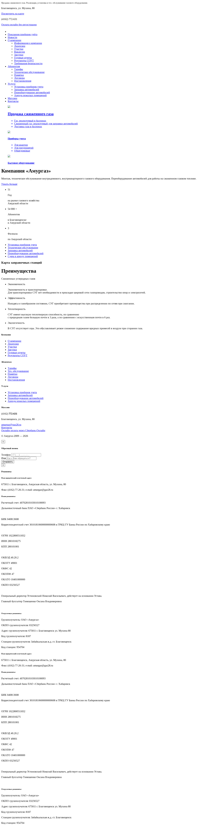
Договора (19, 78)
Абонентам (14, 66)
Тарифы (18, 69)
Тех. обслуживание (18, 371)
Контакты (13, 101)
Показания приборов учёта (22, 34)
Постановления (22, 80)
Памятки (19, 75)
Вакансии (19, 51)
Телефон (6, 454)
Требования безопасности (28, 63)
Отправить (8, 462)
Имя (3, 458)
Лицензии (19, 46)
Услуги (11, 83)
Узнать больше (9, 184)
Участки (18, 49)
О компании (14, 40)
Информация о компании (28, 43)
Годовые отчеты (23, 57)
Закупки (18, 54)
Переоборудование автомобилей (32, 92)
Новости (12, 37)
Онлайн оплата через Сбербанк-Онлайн (23, 430)
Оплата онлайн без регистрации (19, 24)
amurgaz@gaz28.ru (11, 424)
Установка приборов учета (28, 86)
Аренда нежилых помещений (30, 95)
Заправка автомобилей (26, 89)
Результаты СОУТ (24, 60)
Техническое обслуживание (29, 72)
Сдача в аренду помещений (23, 256)
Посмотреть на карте (12, 13)
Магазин (12, 98)
